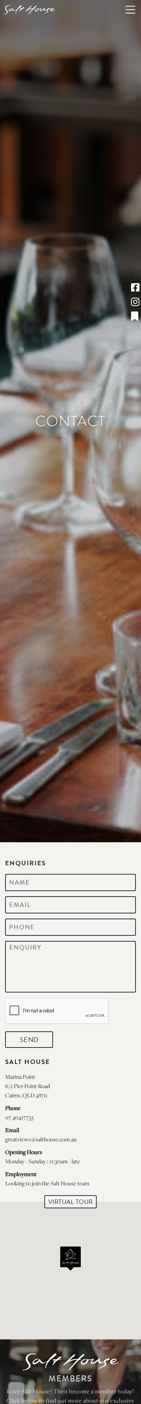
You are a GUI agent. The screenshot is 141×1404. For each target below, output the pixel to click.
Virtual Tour (70, 1201)
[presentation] (57, 1011)
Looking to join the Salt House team (47, 1183)
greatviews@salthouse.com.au (41, 1139)
